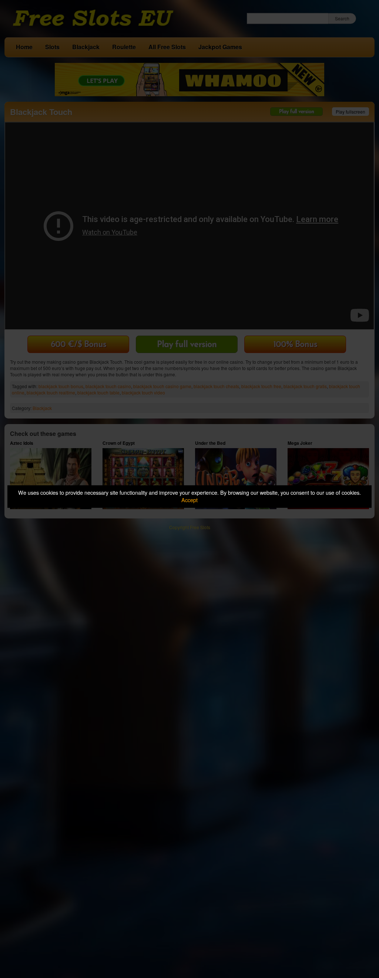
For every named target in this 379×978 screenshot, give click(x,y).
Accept (189, 500)
